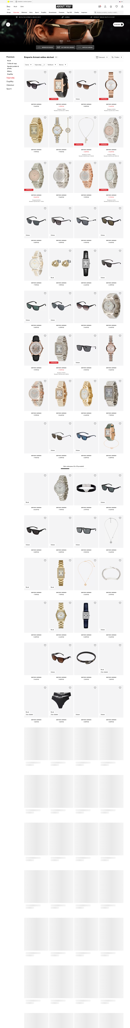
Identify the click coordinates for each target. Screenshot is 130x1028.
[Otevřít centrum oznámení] (111, 6)
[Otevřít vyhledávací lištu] (95, 12)
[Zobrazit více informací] (36, 109)
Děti (22, 6)
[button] (102, 57)
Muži (15, 6)
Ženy (8, 6)
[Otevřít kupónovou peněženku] (99, 6)
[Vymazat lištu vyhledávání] (122, 12)
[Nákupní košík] (122, 6)
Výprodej (38, 65)
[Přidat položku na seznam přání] (45, 72)
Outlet (11, 1)
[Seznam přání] (116, 6)
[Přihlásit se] (105, 6)
